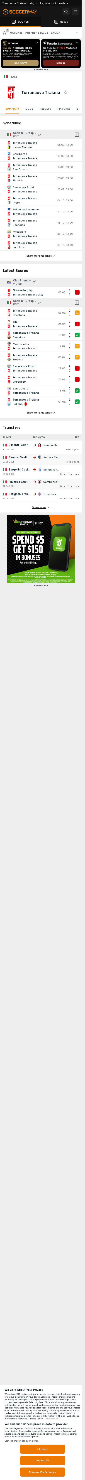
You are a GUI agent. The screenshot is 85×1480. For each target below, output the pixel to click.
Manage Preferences (42, 1472)
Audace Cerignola (54, 457)
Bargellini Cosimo (20, 469)
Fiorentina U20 (52, 494)
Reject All (42, 1460)
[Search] (66, 11)
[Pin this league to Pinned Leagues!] (39, 134)
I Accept (42, 1449)
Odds (29, 108)
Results (45, 108)
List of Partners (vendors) (21, 1440)
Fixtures (63, 108)
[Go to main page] (23, 12)
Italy (13, 76)
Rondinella (50, 445)
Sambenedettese (54, 482)
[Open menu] (75, 11)
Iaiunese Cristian (20, 482)
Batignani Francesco (22, 494)
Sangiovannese (53, 469)
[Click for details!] (41, 144)
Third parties (51, 1418)
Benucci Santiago (20, 457)
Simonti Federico (20, 445)
